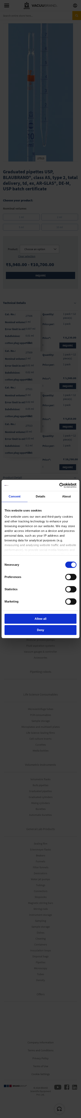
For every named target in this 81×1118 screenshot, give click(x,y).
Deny (40, 630)
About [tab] (66, 496)
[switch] (70, 577)
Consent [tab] (14, 496)
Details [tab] (40, 496)
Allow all (40, 618)
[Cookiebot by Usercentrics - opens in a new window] (59, 485)
